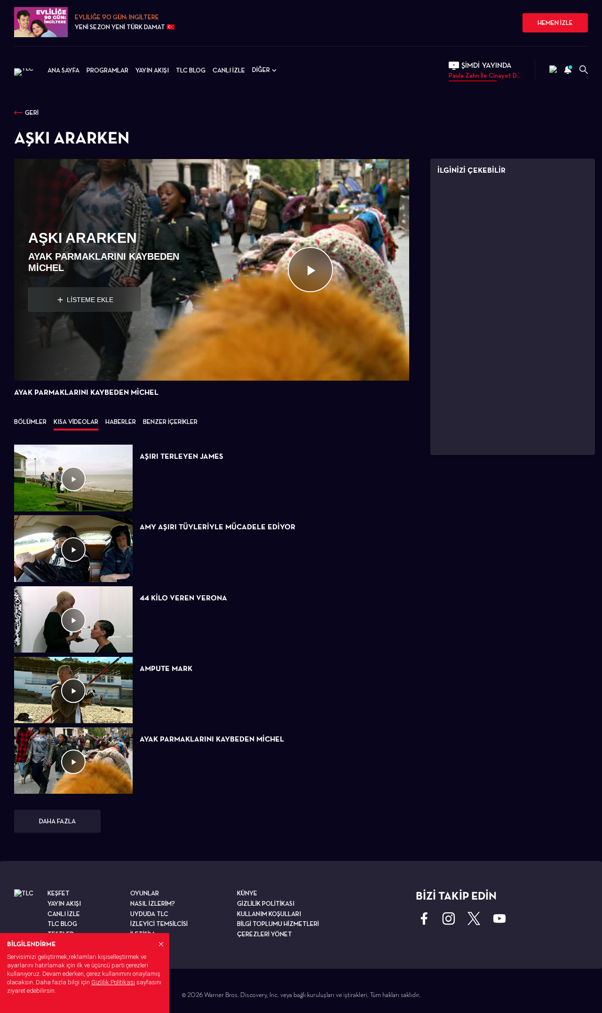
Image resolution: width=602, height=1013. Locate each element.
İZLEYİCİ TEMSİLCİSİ (159, 923)
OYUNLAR (144, 893)
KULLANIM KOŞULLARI (269, 913)
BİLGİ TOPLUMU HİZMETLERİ (278, 923)
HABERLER (120, 421)
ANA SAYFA (63, 70)
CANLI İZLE (229, 70)
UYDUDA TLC (149, 913)
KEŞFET (59, 893)
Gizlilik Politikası (113, 982)
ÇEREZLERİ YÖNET (264, 934)
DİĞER (261, 69)
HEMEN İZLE (555, 22)
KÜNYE (247, 893)
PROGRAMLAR (107, 70)
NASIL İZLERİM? (152, 903)
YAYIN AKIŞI (152, 70)
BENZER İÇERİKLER (170, 421)
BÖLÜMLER (30, 421)
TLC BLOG (191, 70)
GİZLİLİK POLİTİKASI (265, 903)
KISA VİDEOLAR (76, 421)
